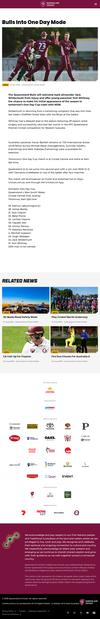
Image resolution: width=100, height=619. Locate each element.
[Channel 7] (23, 512)
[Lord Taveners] (68, 494)
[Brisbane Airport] (50, 464)
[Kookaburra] (85, 464)
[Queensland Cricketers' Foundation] (32, 494)
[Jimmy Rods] (50, 494)
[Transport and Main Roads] (15, 426)
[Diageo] (68, 464)
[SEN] (76, 512)
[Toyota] (50, 426)
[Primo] (15, 438)
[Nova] (41, 512)
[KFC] (68, 438)
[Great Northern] (50, 450)
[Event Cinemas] (68, 476)
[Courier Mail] (59, 512)
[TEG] (32, 464)
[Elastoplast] (32, 476)
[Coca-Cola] (32, 450)
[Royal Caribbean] (32, 438)
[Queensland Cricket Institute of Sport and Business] (68, 450)
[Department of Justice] (85, 438)
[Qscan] (50, 476)
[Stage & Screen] (15, 464)
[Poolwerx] (50, 408)
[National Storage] (32, 426)
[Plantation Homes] (85, 426)
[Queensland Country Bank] (50, 390)
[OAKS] (50, 438)
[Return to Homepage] (50, 4)
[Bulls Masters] (68, 426)
